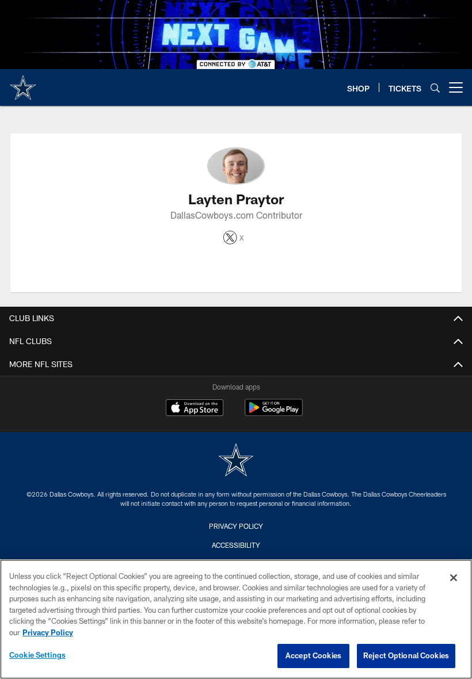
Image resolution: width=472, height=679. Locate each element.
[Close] (453, 577)
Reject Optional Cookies (406, 655)
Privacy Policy (236, 526)
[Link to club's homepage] (23, 83)
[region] (236, 619)
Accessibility (236, 545)
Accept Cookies (313, 655)
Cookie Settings (37, 654)
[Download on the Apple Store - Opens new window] (194, 409)
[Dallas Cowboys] (236, 461)
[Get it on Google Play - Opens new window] (273, 413)
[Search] (435, 88)
